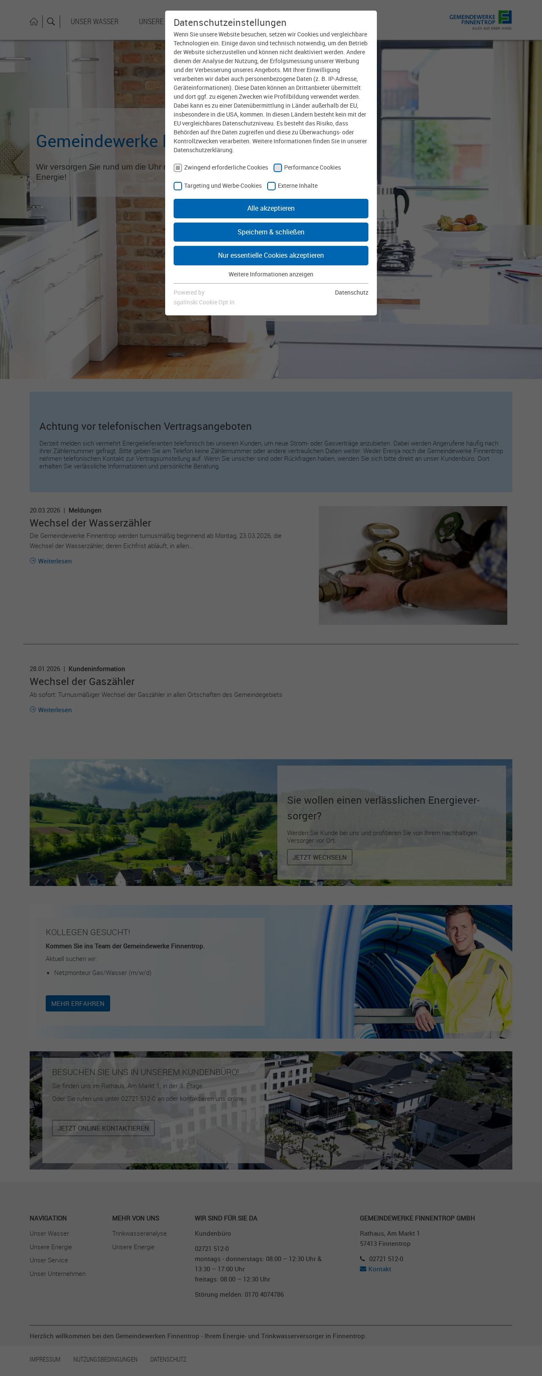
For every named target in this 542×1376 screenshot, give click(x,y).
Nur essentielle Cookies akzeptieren (271, 255)
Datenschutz (351, 292)
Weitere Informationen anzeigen (271, 274)
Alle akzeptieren (271, 208)
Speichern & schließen (271, 232)
